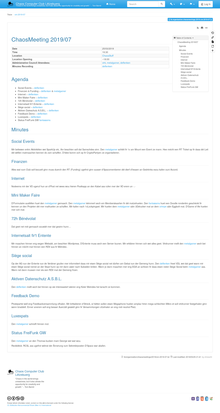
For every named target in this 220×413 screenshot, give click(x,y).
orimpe (163, 206)
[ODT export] (212, 46)
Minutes (182, 50)
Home (112, 4)
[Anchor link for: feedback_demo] (41, 295)
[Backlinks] (212, 37)
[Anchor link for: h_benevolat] (38, 218)
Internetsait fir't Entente (191, 69)
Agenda (182, 46)
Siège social (186, 72)
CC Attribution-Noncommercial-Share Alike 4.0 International (29, 405)
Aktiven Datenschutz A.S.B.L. (190, 76)
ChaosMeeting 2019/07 (187, 42)
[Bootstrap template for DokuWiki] (193, 398)
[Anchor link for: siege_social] (34, 255)
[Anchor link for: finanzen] (29, 161)
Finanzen (185, 56)
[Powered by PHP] (197, 398)
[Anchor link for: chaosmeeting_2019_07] (74, 39)
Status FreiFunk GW (189, 87)
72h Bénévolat (187, 65)
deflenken (125, 62)
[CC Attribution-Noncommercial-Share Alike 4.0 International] (15, 398)
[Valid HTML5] (202, 398)
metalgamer (113, 62)
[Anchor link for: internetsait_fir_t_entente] (53, 235)
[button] (172, 4)
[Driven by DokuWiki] (211, 398)
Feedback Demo (188, 80)
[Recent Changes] (197, 27)
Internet (184, 59)
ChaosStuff (107, 55)
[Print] (202, 27)
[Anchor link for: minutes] (31, 129)
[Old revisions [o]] (212, 33)
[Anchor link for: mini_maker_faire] (42, 195)
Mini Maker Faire (188, 62)
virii (104, 62)
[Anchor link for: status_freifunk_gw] (48, 332)
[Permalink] (206, 27)
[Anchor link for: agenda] (30, 79)
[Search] (161, 4)
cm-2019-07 (20, 14)
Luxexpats (185, 84)
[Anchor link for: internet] (26, 178)
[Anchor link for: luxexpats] (30, 316)
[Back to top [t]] (212, 50)
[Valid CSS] (206, 398)
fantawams (44, 120)
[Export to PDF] (212, 41)
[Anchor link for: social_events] (36, 141)
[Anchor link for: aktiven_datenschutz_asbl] (64, 279)
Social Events (187, 53)
